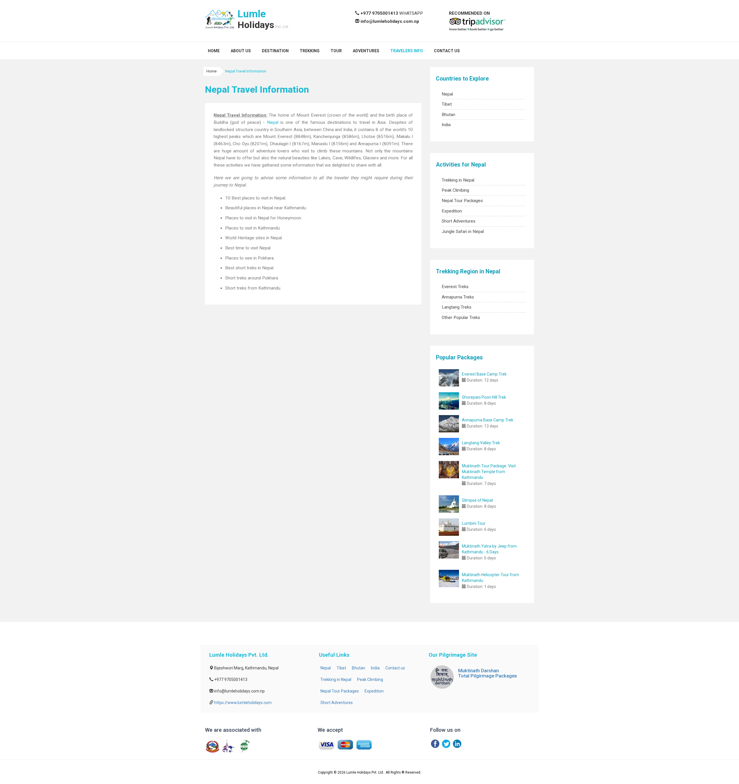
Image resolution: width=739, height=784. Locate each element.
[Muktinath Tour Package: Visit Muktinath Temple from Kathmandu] (449, 469)
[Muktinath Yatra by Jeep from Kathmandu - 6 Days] (449, 550)
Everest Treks (455, 286)
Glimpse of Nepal (477, 500)
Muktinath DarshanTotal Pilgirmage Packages (487, 673)
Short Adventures (458, 221)
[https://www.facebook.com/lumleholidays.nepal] (435, 744)
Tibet (447, 104)
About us (241, 50)
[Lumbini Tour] (449, 527)
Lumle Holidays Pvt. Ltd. (365, 772)
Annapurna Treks (458, 297)
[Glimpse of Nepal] (449, 504)
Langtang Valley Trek (481, 442)
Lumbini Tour (474, 523)
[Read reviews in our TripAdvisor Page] (478, 24)
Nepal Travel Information (245, 71)
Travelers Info (406, 50)
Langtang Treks (456, 307)
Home (214, 50)
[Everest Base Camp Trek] (449, 378)
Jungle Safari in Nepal (463, 231)
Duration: (475, 380)
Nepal (272, 122)
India (446, 124)
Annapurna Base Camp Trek (487, 420)
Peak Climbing (455, 190)
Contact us (447, 50)
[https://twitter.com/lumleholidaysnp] (446, 744)
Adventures (366, 50)
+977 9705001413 (379, 13)
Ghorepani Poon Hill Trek (484, 397)
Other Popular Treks (461, 317)
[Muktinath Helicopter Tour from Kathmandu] (449, 578)
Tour (336, 50)
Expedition (452, 211)
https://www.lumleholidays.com (243, 702)
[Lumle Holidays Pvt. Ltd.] (220, 20)
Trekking (310, 50)
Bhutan (448, 114)
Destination (275, 50)
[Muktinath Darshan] (442, 677)
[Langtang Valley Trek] (449, 446)
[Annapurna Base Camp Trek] (449, 423)
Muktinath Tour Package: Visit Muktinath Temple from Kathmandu (489, 472)
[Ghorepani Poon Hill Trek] (449, 401)
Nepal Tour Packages (462, 200)
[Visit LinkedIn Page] (457, 744)
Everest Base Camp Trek (484, 374)
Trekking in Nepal (458, 180)
